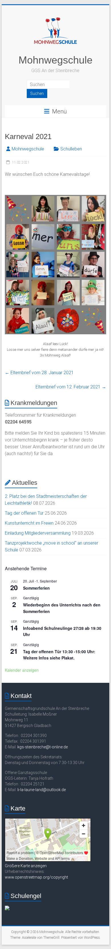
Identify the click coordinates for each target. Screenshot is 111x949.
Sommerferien (36, 588)
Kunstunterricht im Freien (29, 523)
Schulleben (71, 149)
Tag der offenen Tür (24, 513)
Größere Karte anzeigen (26, 866)
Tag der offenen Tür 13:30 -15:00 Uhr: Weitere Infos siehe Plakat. (59, 655)
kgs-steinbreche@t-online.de (42, 747)
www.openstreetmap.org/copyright (36, 877)
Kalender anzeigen (22, 670)
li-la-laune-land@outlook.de (41, 789)
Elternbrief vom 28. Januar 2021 (39, 372)
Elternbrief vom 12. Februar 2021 (71, 387)
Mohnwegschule (55, 60)
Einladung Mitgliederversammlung (38, 533)
